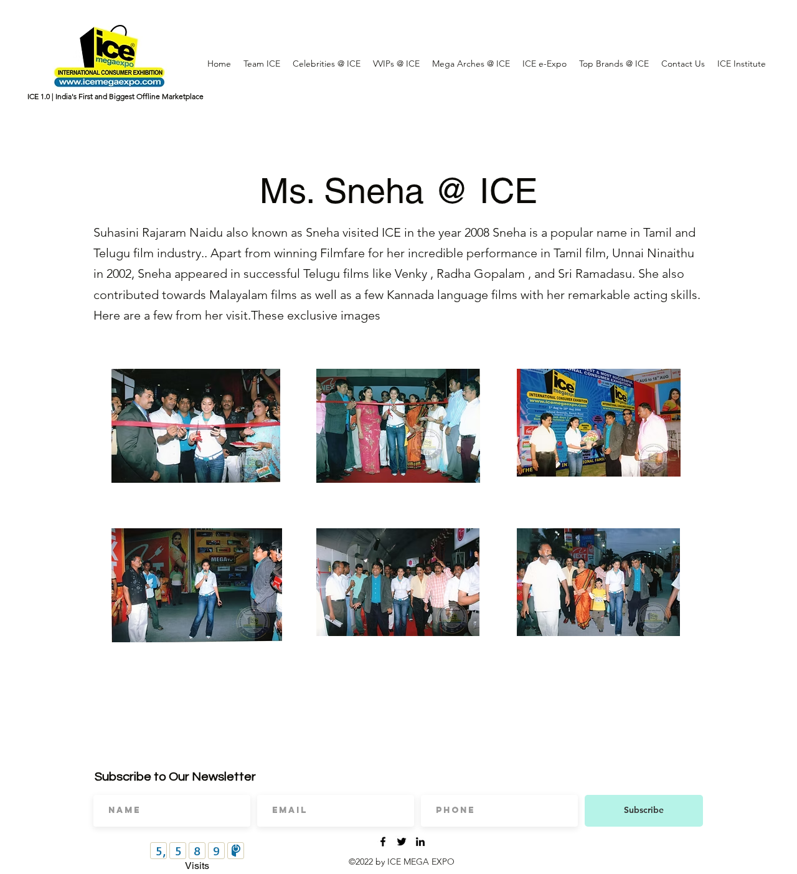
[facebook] (383, 841)
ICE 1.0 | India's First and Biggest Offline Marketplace (115, 96)
